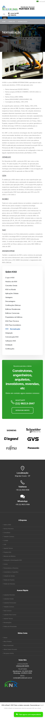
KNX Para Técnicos (12, 321)
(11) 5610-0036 (27, 671)
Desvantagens (10, 301)
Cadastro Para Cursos (10, 614)
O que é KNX (9, 277)
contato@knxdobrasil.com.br (22, 678)
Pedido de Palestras (9, 584)
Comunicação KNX (12, 337)
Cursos (6, 564)
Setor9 (41, 705)
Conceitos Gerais (11, 285)
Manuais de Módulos (9, 556)
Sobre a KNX (7, 524)
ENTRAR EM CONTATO (22, 410)
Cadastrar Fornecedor (10, 602)
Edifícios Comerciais (12, 313)
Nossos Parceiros (9, 528)
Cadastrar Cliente (9, 599)
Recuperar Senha (9, 653)
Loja (5, 544)
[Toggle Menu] (4, 19)
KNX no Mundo (10, 289)
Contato (6, 540)
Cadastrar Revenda (9, 595)
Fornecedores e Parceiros (11, 568)
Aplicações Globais (12, 293)
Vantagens (9, 297)
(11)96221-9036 (26, 673)
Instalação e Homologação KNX (13, 560)
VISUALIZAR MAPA (22, 666)
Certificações (9, 349)
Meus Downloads (9, 645)
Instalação (8, 345)
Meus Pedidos (8, 641)
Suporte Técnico (8, 548)
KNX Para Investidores (13, 325)
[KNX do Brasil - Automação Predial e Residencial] (10, 8)
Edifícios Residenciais (12, 309)
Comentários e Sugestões (11, 572)
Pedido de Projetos (9, 580)
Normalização (15, 329)
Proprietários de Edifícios (13, 317)
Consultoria (7, 532)
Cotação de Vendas (9, 576)
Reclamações (7, 622)
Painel (5, 637)
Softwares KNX (10, 341)
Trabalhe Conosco (9, 536)
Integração (9, 333)
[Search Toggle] (4, 14)
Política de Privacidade (10, 626)
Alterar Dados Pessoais (10, 649)
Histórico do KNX (11, 281)
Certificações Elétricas (13, 305)
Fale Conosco (8, 610)
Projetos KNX (7, 552)
